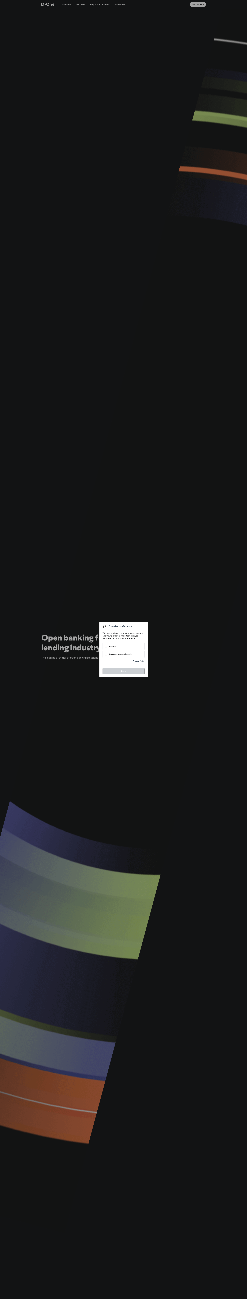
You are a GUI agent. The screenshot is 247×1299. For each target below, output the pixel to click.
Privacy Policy (139, 661)
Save (123, 671)
